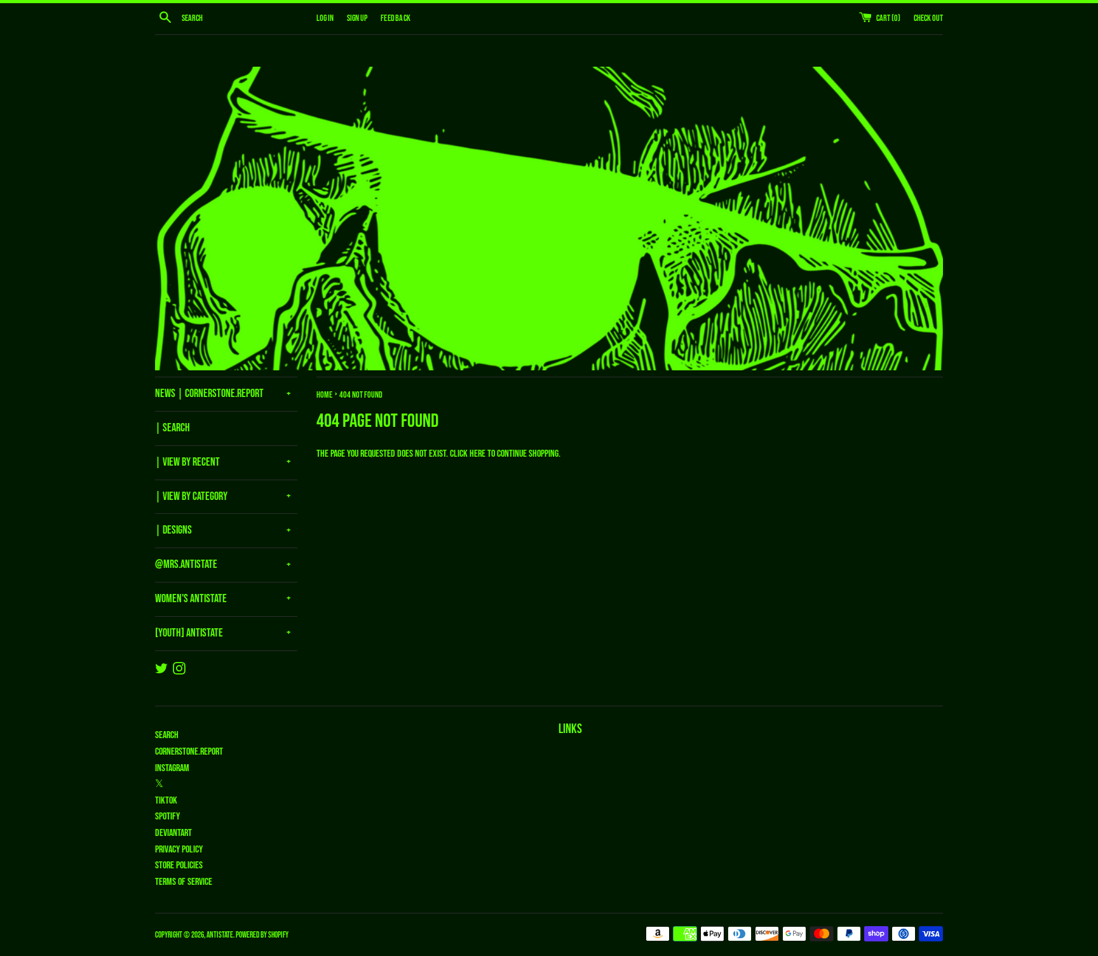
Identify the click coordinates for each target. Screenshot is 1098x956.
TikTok (166, 801)
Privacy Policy (179, 850)
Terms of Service (183, 882)
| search (172, 427)
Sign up (357, 18)
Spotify (167, 817)
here (477, 454)
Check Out (928, 18)
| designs (173, 530)
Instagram (172, 768)
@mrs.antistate (186, 564)
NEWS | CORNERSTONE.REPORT (209, 393)
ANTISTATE (220, 935)
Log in (325, 18)
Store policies (179, 865)
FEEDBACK (395, 18)
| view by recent (187, 462)
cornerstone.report (189, 752)
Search (167, 735)
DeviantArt (173, 833)
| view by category (191, 496)
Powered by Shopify (262, 935)
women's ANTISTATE (191, 598)
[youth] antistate (189, 633)
